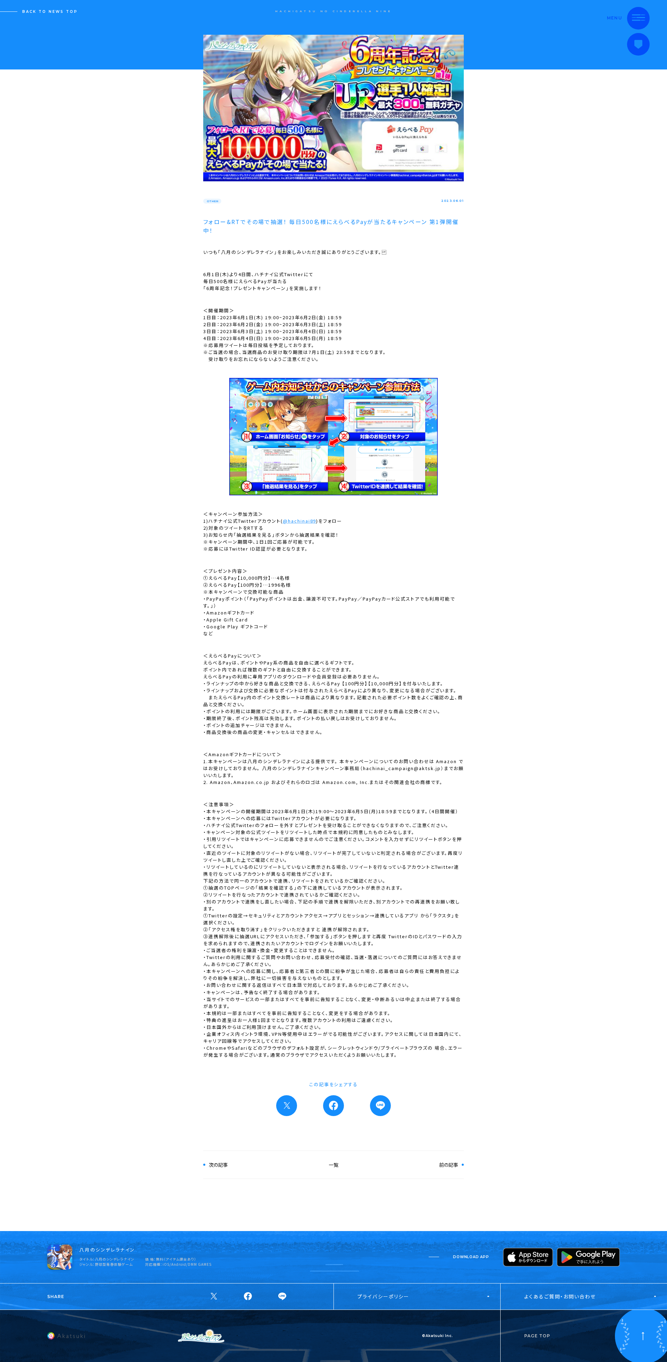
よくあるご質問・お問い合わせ (560, 1296)
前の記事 (448, 1164)
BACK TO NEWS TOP (50, 11)
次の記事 (218, 1164)
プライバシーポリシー (383, 1296)
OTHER (213, 201)
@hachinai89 (299, 521)
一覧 (333, 1164)
